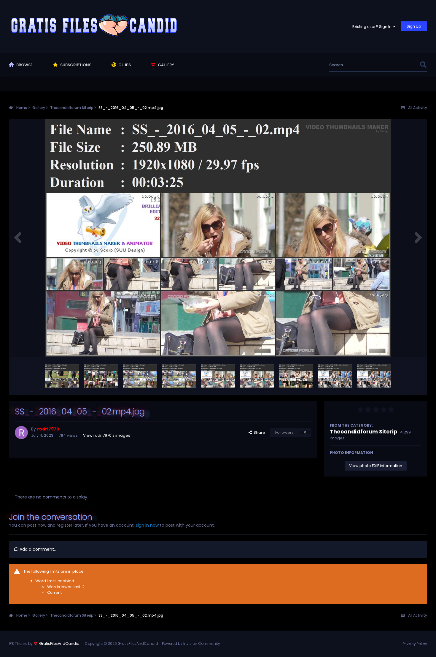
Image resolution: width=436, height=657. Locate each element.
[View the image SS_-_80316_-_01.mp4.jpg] (101, 376)
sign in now (147, 525)
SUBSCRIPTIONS (75, 65)
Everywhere (401, 64)
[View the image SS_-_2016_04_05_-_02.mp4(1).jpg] (257, 376)
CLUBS (124, 65)
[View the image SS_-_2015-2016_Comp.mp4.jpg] (296, 376)
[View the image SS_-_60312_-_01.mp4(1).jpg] (179, 376)
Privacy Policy (415, 643)
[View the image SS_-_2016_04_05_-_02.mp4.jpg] (218, 376)
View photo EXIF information (375, 465)
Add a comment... (37, 549)
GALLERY (165, 65)
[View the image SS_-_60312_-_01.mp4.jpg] (140, 376)
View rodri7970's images (106, 435)
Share (258, 432)
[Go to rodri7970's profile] (21, 432)
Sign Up (414, 26)
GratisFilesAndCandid (59, 643)
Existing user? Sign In (372, 26)
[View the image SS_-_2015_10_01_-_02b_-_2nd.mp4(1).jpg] (374, 376)
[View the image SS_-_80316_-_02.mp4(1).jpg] (62, 376)
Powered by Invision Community (191, 643)
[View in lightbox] (218, 238)
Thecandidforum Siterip (363, 431)
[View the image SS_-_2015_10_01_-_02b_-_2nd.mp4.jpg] (335, 376)
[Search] (423, 65)
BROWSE (24, 65)
